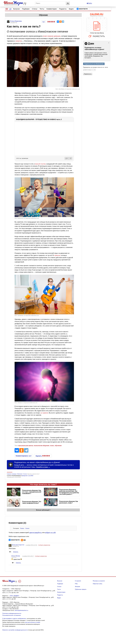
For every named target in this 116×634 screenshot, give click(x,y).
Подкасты (63, 9)
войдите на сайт (50, 532)
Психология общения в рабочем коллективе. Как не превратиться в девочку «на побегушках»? (69, 492)
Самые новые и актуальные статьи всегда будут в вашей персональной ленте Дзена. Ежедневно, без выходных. (96, 55)
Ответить (15, 551)
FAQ (76, 583)
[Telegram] (63, 22)
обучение (58, 445)
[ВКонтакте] (58, 22)
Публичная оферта (80, 589)
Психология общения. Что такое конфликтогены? (31, 502)
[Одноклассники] (60, 22)
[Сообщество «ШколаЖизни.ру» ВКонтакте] (82, 9)
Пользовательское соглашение (11, 615)
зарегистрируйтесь (35, 532)
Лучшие (27, 528)
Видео (71, 9)
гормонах (57, 255)
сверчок (19, 41)
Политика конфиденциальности (11, 613)
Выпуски (16, 9)
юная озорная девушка (51, 36)
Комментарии (51, 9)
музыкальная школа (25, 445)
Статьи (34, 9)
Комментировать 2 (23, 455)
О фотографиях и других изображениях (14, 618)
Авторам (77, 586)
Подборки (25, 9)
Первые (22, 528)
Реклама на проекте (99, 581)
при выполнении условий (32, 622)
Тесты (42, 9)
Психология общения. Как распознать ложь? (68, 502)
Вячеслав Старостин (18, 544)
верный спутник (40, 164)
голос (52, 445)
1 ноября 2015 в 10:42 (31, 545)
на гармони (44, 413)
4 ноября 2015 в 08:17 (28, 556)
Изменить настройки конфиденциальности (15, 630)
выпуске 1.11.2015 (27, 475)
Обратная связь (97, 583)
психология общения (41, 445)
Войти (90, 3)
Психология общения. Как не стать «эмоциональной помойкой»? (31, 492)
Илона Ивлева (15, 556)
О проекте (78, 581)
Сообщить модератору (44, 545)
